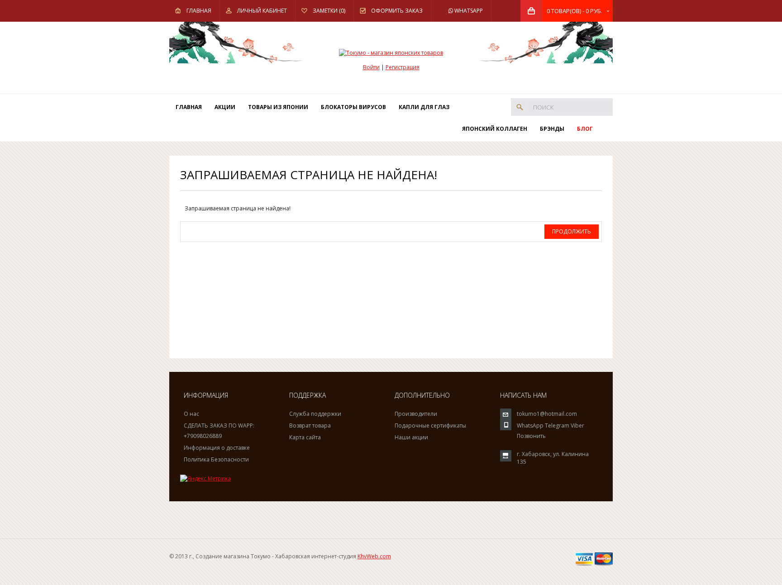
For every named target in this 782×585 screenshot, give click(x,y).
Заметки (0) (329, 10)
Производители (416, 414)
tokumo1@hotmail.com (547, 414)
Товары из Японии (278, 107)
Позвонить (531, 436)
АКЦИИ (225, 107)
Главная (198, 10)
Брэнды (552, 129)
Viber (577, 425)
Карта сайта (305, 437)
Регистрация (403, 67)
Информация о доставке (217, 448)
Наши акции (411, 437)
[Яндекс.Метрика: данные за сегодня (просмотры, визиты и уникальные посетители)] (205, 478)
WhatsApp (468, 10)
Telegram (557, 425)
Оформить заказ (397, 10)
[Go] (520, 107)
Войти (371, 67)
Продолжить (571, 231)
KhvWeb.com (374, 556)
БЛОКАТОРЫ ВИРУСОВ (353, 107)
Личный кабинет (262, 10)
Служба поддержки (315, 414)
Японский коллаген (494, 129)
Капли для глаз (424, 107)
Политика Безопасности (216, 459)
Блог (585, 129)
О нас (191, 414)
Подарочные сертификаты (430, 425)
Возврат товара (310, 425)
